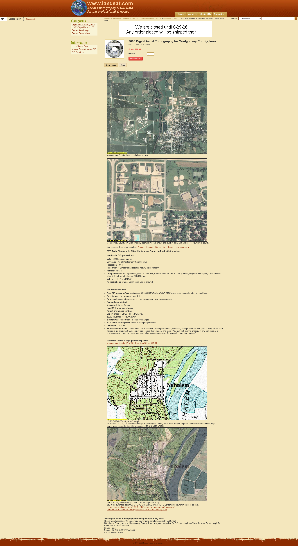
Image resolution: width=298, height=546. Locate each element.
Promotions (219, 14)
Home (181, 14)
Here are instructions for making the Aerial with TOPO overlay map (137, 509)
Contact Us (205, 14)
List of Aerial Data (80, 46)
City (164, 247)
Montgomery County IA (171, 18)
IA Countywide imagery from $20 (149, 18)
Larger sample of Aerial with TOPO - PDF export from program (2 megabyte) (141, 507)
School (158, 247)
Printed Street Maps (81, 33)
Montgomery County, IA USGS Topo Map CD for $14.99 (132, 343)
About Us (192, 14)
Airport (141, 247)
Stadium (149, 247)
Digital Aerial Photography (120, 18)
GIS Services (78, 52)
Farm (170, 247)
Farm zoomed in (181, 247)
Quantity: (132, 53)
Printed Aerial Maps (80, 30)
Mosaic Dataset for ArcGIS (84, 49)
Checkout (30, 19)
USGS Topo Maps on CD (83, 27)
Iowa (133, 18)
